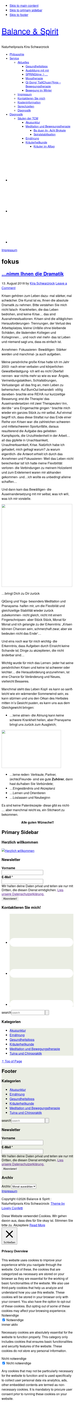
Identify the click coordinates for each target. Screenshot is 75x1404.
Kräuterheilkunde (22, 1044)
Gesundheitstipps (22, 1039)
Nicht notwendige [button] (14, 1358)
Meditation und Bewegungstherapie (35, 1048)
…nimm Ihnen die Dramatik (33, 273)
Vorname (8, 868)
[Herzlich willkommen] (18, 850)
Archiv (6, 1186)
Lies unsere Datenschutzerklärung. (32, 892)
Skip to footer (19, 14)
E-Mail (7, 877)
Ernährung (17, 1035)
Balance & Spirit (30, 30)
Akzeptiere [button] (21, 1225)
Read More (37, 1225)
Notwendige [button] (10, 1315)
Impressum (9, 250)
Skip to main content (24, 5)
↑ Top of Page (12, 1061)
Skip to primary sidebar (26, 10)
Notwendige (15, 1320)
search (6, 1012)
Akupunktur (18, 1030)
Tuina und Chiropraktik (26, 1053)
